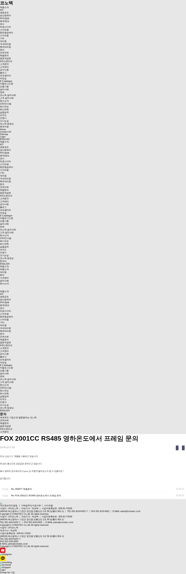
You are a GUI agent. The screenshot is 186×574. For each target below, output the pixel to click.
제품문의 (4, 55)
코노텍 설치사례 (8, 95)
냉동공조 (4, 12)
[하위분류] (9, 291)
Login (2, 137)
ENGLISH (5, 139)
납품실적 (4, 112)
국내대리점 (5, 44)
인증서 (3, 118)
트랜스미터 (5, 27)
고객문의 (4, 64)
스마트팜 (4, 35)
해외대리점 (5, 47)
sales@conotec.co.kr (63, 522)
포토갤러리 (5, 75)
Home (3, 129)
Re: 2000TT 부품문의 (21, 489)
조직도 (3, 115)
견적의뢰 (4, 53)
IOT (2, 10)
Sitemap (4, 134)
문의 (2, 50)
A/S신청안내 (6, 61)
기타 (2, 38)
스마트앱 (4, 30)
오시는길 (4, 121)
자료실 (3, 78)
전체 (2, 92)
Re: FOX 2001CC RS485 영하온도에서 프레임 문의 (36, 495)
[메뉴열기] (0, 286)
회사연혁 (4, 109)
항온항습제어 (6, 32)
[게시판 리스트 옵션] (183, 448)
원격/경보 (4, 21)
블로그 (3, 73)
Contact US (5, 132)
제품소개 (4, 7)
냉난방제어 (5, 15)
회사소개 (4, 101)
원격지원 (4, 126)
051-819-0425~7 (12, 522)
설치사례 (4, 89)
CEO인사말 (5, 104)
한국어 (3, 261)
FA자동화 (4, 18)
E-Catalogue (6, 81)
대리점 (3, 41)
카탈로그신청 (6, 84)
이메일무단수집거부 (31, 505)
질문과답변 (5, 58)
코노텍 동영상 (7, 124)
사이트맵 (48, 505)
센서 (2, 24)
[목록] (177, 448)
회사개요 (4, 106)
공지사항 (4, 70)
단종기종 (4, 86)
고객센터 (4, 67)
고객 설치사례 (7, 98)
